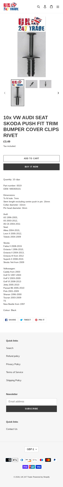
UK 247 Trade (26, 477)
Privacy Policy (13, 364)
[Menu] (58, 6)
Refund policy (13, 356)
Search (9, 348)
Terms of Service (14, 372)
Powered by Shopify (41, 477)
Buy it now (31, 167)
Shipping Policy (13, 380)
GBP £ (30, 449)
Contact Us (11, 429)
